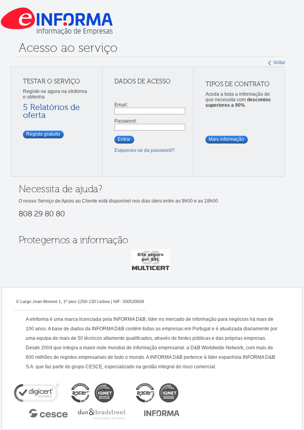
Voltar (279, 62)
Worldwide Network (102, 412)
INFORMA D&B (161, 412)
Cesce (44, 412)
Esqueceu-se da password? (144, 150)
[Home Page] (152, 21)
